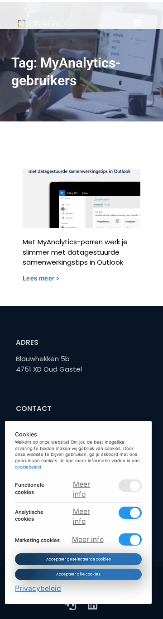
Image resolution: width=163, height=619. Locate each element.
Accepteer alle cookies (78, 574)
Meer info (82, 489)
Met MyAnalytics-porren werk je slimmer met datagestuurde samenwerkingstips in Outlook (75, 252)
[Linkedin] (92, 604)
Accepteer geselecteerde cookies (78, 558)
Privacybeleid (38, 588)
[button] (137, 23)
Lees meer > (41, 278)
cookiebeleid (28, 466)
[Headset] (70, 604)
